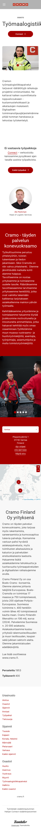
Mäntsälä (6, 742)
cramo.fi (20, 796)
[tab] (18, 65)
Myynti (5, 777)
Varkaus (6, 750)
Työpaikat (7, 715)
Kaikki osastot (9, 789)
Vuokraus (6, 774)
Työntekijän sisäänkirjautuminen (20, 809)
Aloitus (5, 700)
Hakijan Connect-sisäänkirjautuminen (20, 811)
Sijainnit (6, 708)
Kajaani (5, 735)
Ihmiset (5, 711)
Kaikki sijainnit (9, 754)
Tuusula (6, 731)
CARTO (38, 499)
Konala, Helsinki (9, 739)
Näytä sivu (20, 453)
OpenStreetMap (29, 499)
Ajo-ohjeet (20, 446)
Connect (12, 152)
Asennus (6, 770)
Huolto (5, 766)
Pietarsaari (7, 746)
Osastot (6, 704)
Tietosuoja (7, 719)
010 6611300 (20, 450)
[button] (18, 482)
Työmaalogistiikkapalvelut (14, 781)
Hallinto (6, 785)
